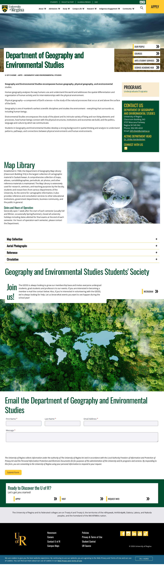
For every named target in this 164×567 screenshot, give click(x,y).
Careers (50, 537)
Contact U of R (53, 541)
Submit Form (13, 472)
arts (20, 75)
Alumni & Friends (84, 2)
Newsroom (51, 532)
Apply (17, 498)
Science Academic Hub (144, 67)
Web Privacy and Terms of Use (70, 561)
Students (54, 2)
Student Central (89, 541)
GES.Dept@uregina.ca (139, 131)
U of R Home (10, 75)
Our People (139, 46)
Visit (64, 498)
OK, (144, 559)
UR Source (86, 546)
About (41, 9)
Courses (138, 53)
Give (96, 2)
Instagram (148, 291)
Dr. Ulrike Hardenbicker (134, 139)
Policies (85, 532)
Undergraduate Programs (135, 91)
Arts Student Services (144, 60)
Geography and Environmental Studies (42, 75)
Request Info (113, 498)
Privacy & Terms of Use (92, 537)
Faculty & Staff (68, 2)
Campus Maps (53, 546)
